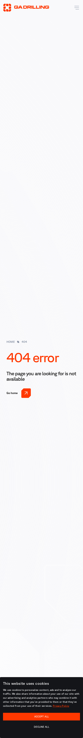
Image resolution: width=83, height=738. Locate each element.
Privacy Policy (61, 706)
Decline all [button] (41, 726)
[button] (76, 8)
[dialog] (41, 707)
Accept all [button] (41, 716)
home (10, 341)
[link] (18, 393)
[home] (26, 8)
